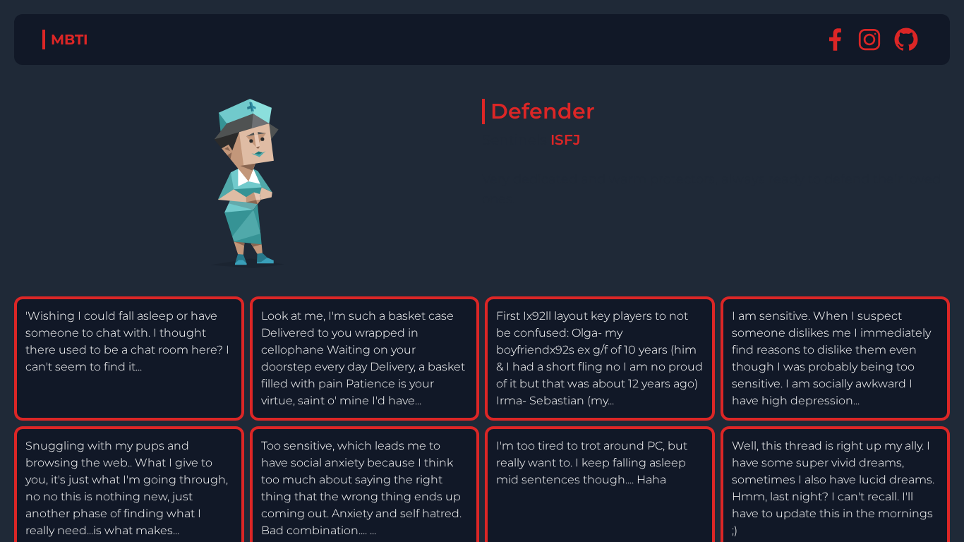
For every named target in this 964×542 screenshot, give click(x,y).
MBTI (69, 39)
